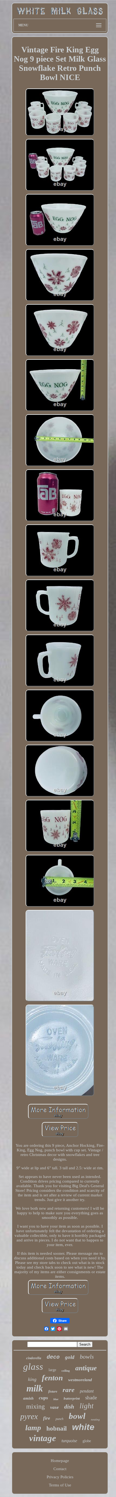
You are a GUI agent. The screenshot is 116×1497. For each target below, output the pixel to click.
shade (91, 1397)
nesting (95, 1419)
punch (59, 1419)
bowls (87, 1356)
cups (43, 1397)
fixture (52, 1391)
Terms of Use (60, 1485)
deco (53, 1357)
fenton (52, 1377)
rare (68, 1389)
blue (55, 1399)
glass (33, 1366)
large (52, 1370)
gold (69, 1357)
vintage (42, 1438)
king (32, 1379)
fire (46, 1418)
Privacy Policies (60, 1477)
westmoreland (80, 1380)
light (87, 1406)
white (83, 1427)
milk (34, 1388)
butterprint (72, 1398)
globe (87, 1441)
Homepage (60, 1460)
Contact (59, 1469)
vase (54, 1407)
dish (69, 1406)
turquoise (69, 1440)
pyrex (29, 1416)
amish (28, 1398)
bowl (77, 1416)
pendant (87, 1391)
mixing (35, 1406)
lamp (33, 1427)
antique (86, 1368)
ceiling (66, 1370)
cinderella (33, 1358)
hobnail (56, 1428)
